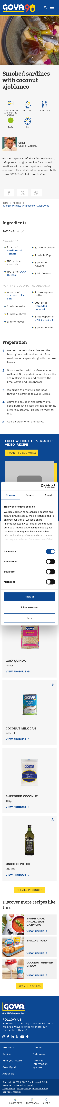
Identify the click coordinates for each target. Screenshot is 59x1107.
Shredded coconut (41, 307)
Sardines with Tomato (15, 252)
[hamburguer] (52, 7)
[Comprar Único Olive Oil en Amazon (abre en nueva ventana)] (52, 819)
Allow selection (29, 607)
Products (8, 1047)
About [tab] (48, 495)
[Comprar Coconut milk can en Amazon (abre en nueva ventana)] (52, 684)
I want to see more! (21, 452)
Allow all (29, 596)
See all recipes (29, 986)
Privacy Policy (24, 1088)
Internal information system (40, 1064)
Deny (29, 618)
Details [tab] (30, 495)
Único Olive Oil (44, 319)
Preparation (32, 1103)
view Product (16, 671)
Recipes (17, 203)
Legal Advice (8, 1088)
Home (5, 203)
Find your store (12, 1060)
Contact (38, 1047)
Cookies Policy (40, 1088)
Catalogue (39, 1054)
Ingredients (15, 1103)
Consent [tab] (11, 495)
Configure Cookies (11, 1092)
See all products (29, 889)
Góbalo (30, 1085)
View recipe (35, 931)
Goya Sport (9, 1067)
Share (46, 1103)
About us (8, 1073)
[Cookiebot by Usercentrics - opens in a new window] (41, 486)
